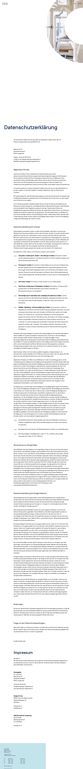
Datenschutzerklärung (8, 765)
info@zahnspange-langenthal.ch (10, 755)
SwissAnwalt (21, 641)
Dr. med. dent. (5, 3)
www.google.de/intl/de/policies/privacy (25, 485)
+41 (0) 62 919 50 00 (7, 754)
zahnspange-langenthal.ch (60, 660)
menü (80, 3)
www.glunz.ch (18, 725)
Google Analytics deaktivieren (23, 575)
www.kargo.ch (18, 706)
